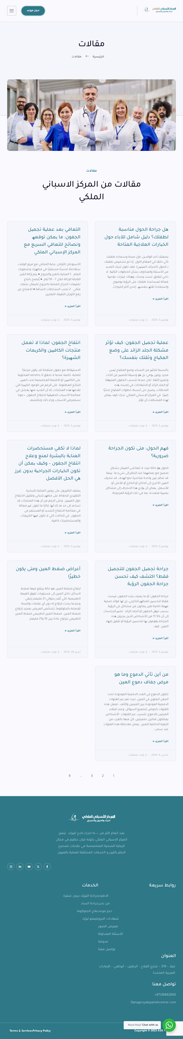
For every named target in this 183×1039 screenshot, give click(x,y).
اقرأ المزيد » (160, 299)
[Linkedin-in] (20, 866)
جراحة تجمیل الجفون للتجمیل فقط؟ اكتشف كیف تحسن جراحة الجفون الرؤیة (138, 577)
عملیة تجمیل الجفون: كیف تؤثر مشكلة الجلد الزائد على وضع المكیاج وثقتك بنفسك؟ (137, 351)
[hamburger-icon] (11, 10)
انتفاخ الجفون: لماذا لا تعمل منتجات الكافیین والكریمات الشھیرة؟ (51, 351)
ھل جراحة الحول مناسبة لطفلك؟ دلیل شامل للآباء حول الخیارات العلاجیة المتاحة (136, 237)
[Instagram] (11, 866)
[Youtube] (29, 866)
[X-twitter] (38, 866)
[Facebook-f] (47, 866)
